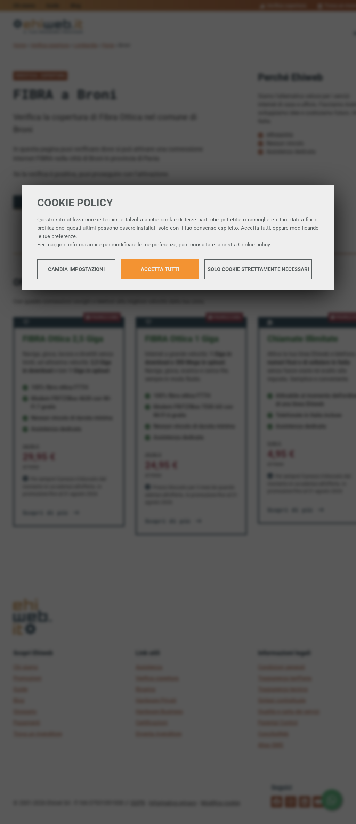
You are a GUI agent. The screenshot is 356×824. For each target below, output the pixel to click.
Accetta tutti (160, 269)
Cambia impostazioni (76, 269)
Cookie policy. (254, 245)
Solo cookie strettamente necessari (258, 269)
